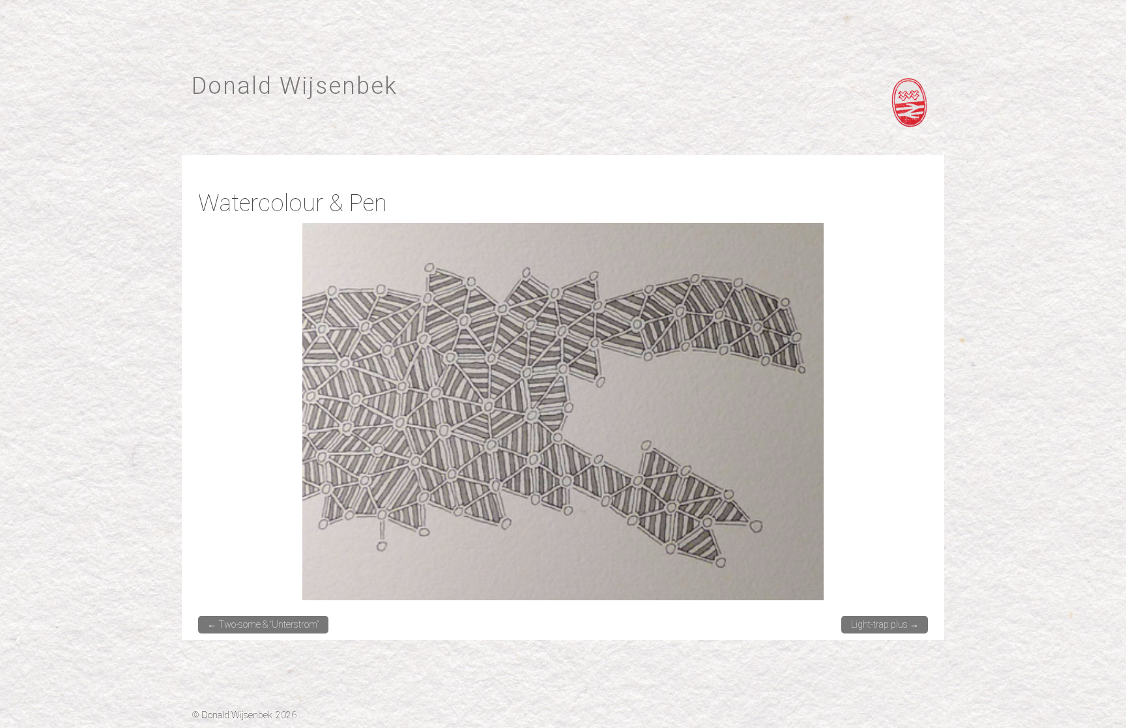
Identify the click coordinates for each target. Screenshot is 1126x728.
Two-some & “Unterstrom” (263, 624)
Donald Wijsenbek (294, 86)
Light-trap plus (885, 624)
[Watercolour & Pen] (563, 411)
